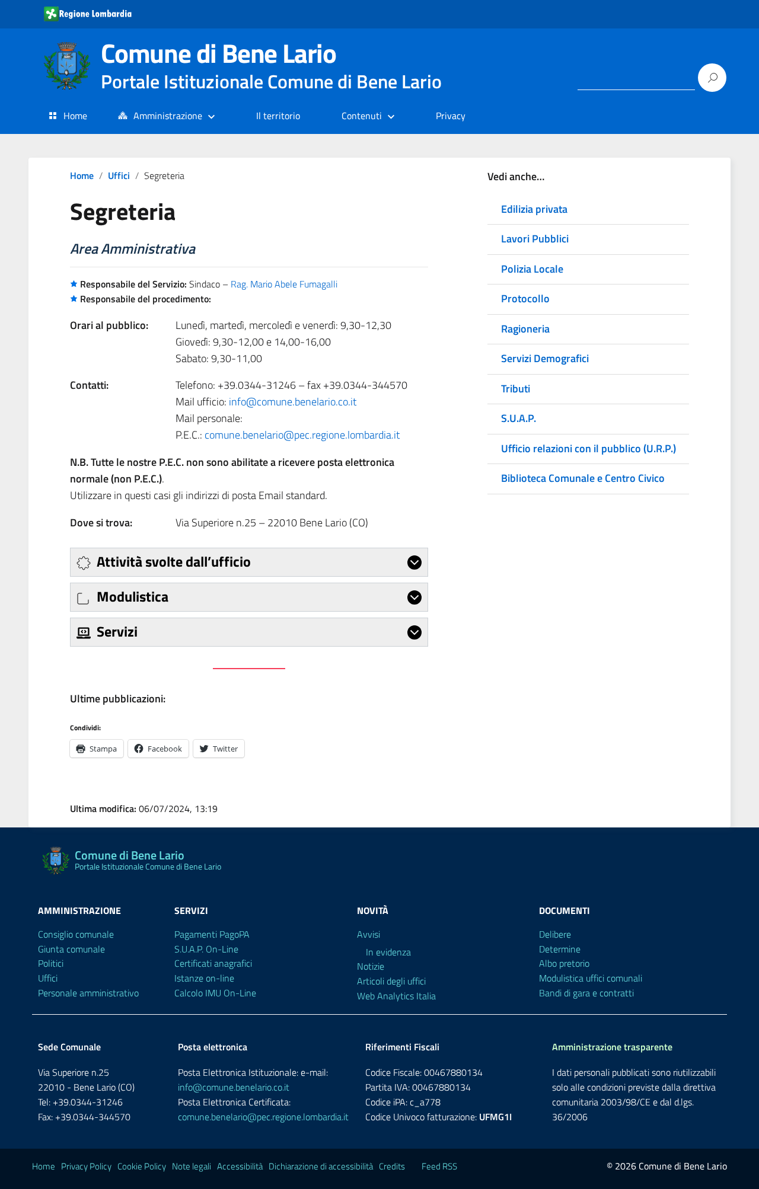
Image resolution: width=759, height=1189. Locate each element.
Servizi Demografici (545, 358)
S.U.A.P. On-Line (206, 949)
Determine (560, 949)
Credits (392, 1166)
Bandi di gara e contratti (586, 993)
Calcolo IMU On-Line (215, 993)
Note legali (191, 1166)
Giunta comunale (71, 949)
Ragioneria (525, 329)
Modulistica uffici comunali (590, 978)
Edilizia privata (534, 209)
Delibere (555, 934)
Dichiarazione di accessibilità (321, 1166)
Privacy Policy (86, 1166)
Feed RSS (439, 1166)
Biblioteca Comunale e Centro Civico (583, 478)
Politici (50, 963)
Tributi (515, 389)
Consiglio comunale (76, 934)
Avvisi (368, 934)
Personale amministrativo (88, 993)
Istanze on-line (204, 978)
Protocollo (525, 298)
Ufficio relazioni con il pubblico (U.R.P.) (588, 448)
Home (75, 115)
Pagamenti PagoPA (212, 934)
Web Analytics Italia (396, 996)
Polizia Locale (532, 269)
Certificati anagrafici (213, 963)
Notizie (370, 966)
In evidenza (388, 952)
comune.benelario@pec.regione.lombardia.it (302, 435)
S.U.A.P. (518, 418)
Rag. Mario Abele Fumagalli (284, 284)
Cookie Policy (141, 1166)
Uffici (119, 175)
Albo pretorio (564, 963)
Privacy (450, 115)
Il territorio (278, 115)
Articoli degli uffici (391, 981)
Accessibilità (240, 1166)
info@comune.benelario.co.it (292, 402)
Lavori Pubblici (535, 239)
